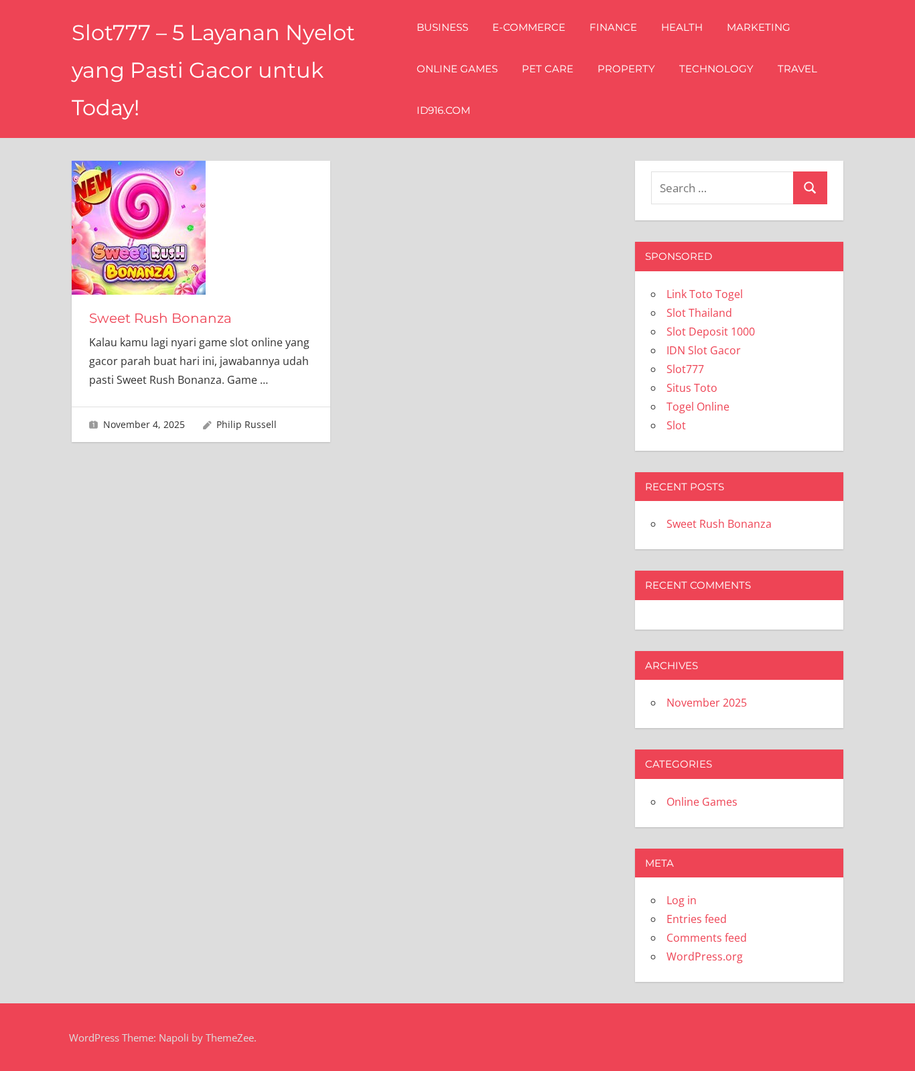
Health (682, 27)
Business (442, 27)
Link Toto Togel (704, 294)
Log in (681, 900)
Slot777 (685, 369)
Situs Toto (691, 387)
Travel (797, 68)
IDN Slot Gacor (703, 350)
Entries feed (696, 919)
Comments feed (706, 937)
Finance (613, 27)
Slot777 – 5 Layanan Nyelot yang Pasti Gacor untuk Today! (213, 70)
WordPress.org (704, 956)
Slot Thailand (699, 312)
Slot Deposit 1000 (710, 331)
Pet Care (547, 68)
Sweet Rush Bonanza (160, 318)
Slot (676, 425)
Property (626, 68)
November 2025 (706, 702)
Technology (716, 68)
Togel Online (697, 406)
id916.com (443, 110)
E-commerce (528, 27)
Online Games (457, 68)
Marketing (758, 27)
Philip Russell (246, 424)
